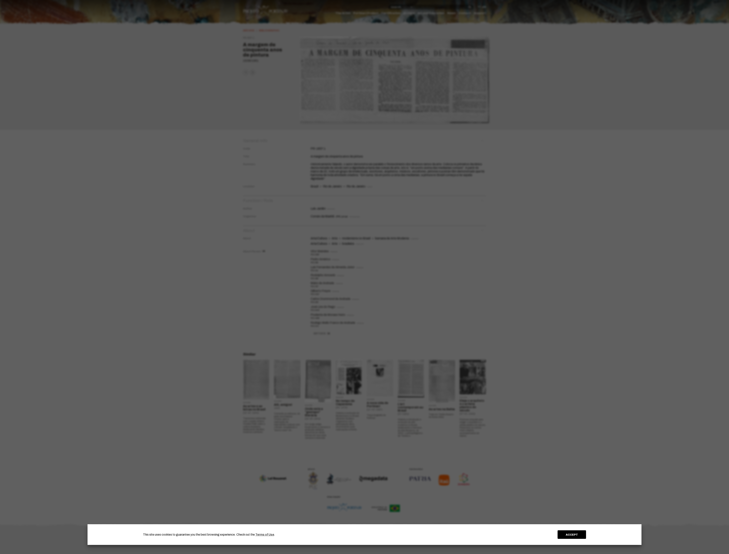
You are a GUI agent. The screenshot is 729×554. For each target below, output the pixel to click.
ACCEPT (572, 534)
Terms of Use (264, 534)
